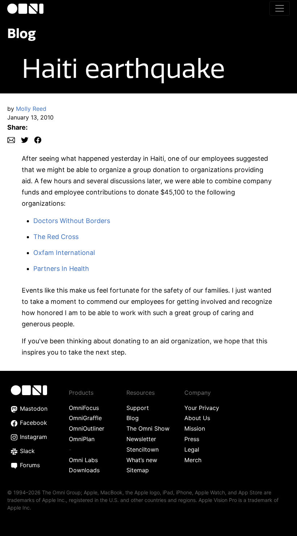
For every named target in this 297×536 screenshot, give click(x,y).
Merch (192, 460)
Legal (191, 449)
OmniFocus (84, 407)
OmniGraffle (85, 418)
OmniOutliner (86, 428)
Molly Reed (31, 108)
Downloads (84, 470)
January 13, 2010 (30, 117)
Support (137, 407)
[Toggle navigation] (279, 8)
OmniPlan (82, 439)
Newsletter (141, 439)
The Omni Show (148, 428)
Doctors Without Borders (71, 221)
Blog (21, 33)
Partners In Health (61, 268)
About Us (197, 418)
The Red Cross (56, 236)
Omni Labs (83, 460)
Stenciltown (142, 449)
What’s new (141, 460)
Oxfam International (64, 252)
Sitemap (137, 470)
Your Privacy (201, 407)
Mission (194, 428)
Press (191, 439)
